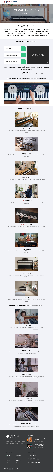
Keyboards (18, 460)
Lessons (9, 457)
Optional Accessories (12, 61)
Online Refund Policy (19, 468)
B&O (17, 457)
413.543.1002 (33, 455)
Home (8, 455)
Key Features (9, 48)
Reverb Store (10, 462)
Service (8, 460)
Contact (17, 462)
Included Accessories (12, 55)
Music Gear (18, 455)
